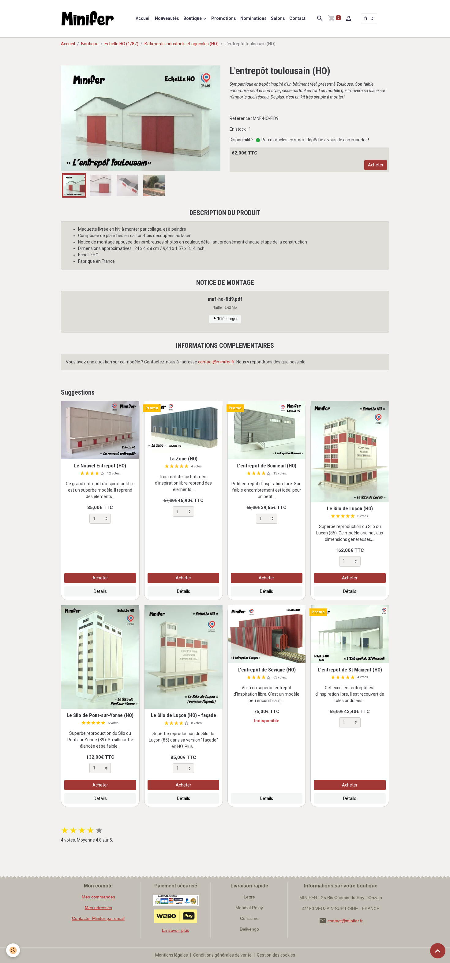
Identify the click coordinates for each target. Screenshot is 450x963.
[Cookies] (13, 950)
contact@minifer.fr (216, 361)
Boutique (193, 18)
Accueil (143, 18)
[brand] (89, 18)
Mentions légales (171, 955)
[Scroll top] (437, 950)
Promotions (223, 18)
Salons (278, 18)
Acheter (376, 164)
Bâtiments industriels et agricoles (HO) (181, 43)
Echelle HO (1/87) (121, 43)
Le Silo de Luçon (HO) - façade (183, 715)
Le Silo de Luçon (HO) (350, 508)
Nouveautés (167, 18)
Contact (297, 18)
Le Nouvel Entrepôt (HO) (100, 466)
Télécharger (227, 319)
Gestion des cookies (276, 955)
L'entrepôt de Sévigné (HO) (267, 670)
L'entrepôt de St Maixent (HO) (350, 670)
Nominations (253, 18)
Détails (100, 591)
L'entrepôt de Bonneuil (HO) (266, 466)
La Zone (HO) (183, 458)
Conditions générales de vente (222, 955)
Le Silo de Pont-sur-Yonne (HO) (100, 715)
